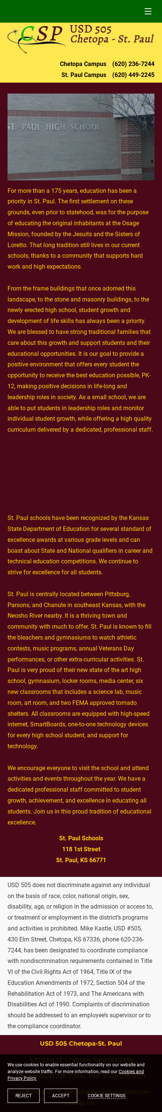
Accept (60, 1095)
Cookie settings (106, 1095)
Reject (23, 1095)
